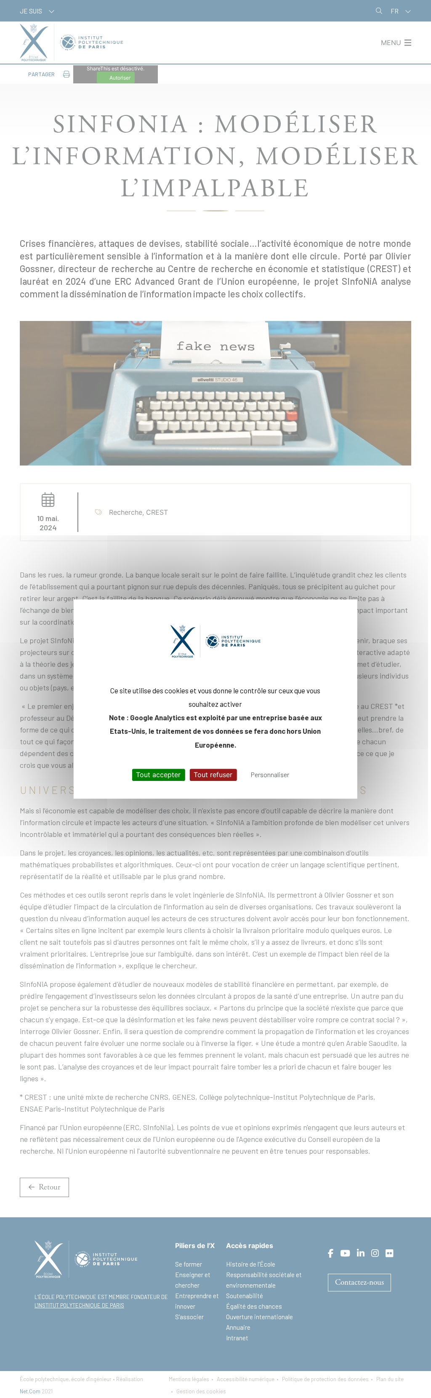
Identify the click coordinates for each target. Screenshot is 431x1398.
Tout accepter (158, 774)
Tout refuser (213, 774)
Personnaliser (270, 774)
